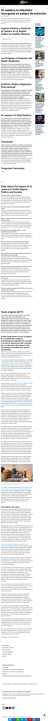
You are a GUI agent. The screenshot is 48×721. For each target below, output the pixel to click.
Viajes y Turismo (6, 649)
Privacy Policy (5, 667)
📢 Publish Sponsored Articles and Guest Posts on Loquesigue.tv (16, 675)
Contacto (4, 656)
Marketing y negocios (7, 653)
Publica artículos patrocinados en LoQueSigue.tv (13, 669)
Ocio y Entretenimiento (7, 651)
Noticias (3, 7)
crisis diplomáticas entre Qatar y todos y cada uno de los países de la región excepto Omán (16, 489)
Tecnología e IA (5, 645)
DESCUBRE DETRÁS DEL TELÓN (9, 697)
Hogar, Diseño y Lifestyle (7, 647)
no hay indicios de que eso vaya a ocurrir (20, 383)
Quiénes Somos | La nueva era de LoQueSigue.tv (13, 671)
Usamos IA (4, 673)
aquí (20, 356)
